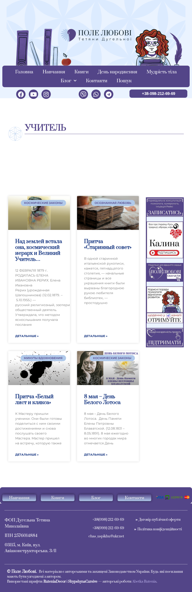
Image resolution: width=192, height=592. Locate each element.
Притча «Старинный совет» (108, 244)
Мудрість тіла (162, 72)
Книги (81, 72)
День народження (117, 72)
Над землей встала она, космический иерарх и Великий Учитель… (38, 250)
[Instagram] (46, 94)
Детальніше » (27, 336)
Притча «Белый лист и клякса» (34, 399)
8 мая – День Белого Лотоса (102, 399)
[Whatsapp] (96, 94)
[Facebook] (21, 94)
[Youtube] (33, 94)
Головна (24, 72)
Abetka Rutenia (144, 581)
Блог (66, 81)
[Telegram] (108, 94)
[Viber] (83, 94)
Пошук (124, 81)
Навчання (54, 72)
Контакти (96, 81)
